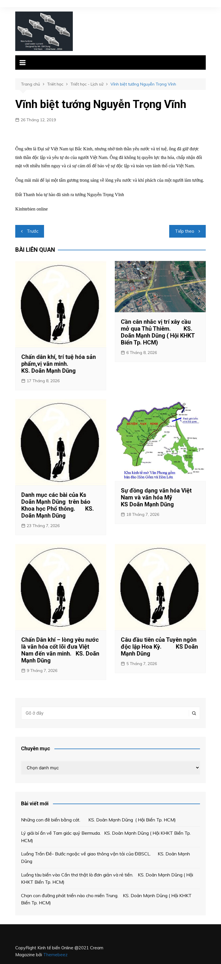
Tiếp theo (184, 231)
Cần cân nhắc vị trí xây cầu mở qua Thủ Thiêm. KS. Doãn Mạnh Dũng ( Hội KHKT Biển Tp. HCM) (158, 332)
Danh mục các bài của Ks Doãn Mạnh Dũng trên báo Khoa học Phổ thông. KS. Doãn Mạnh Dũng (57, 505)
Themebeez (55, 954)
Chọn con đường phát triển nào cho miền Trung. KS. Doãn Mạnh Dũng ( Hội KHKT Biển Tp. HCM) (106, 899)
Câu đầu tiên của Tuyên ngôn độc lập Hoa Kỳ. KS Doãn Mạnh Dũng (159, 646)
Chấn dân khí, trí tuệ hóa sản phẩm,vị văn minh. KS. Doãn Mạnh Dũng (58, 363)
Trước (32, 231)
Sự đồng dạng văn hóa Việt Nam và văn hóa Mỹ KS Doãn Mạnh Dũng (160, 497)
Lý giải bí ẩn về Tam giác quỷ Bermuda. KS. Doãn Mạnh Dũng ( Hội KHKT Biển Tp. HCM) (106, 836)
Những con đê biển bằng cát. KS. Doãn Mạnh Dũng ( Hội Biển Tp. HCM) (98, 820)
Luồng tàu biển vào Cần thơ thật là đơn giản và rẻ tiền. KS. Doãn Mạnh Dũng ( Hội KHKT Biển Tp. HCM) (107, 878)
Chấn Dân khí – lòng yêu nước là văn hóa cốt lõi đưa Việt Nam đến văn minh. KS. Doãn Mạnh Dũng (60, 650)
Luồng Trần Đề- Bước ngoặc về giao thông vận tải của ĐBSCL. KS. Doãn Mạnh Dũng (105, 857)
